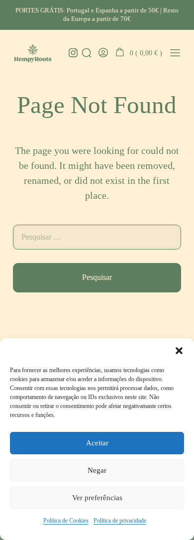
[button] (179, 351)
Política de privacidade (120, 520)
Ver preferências (97, 498)
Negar (97, 470)
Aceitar (97, 443)
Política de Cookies (66, 520)
